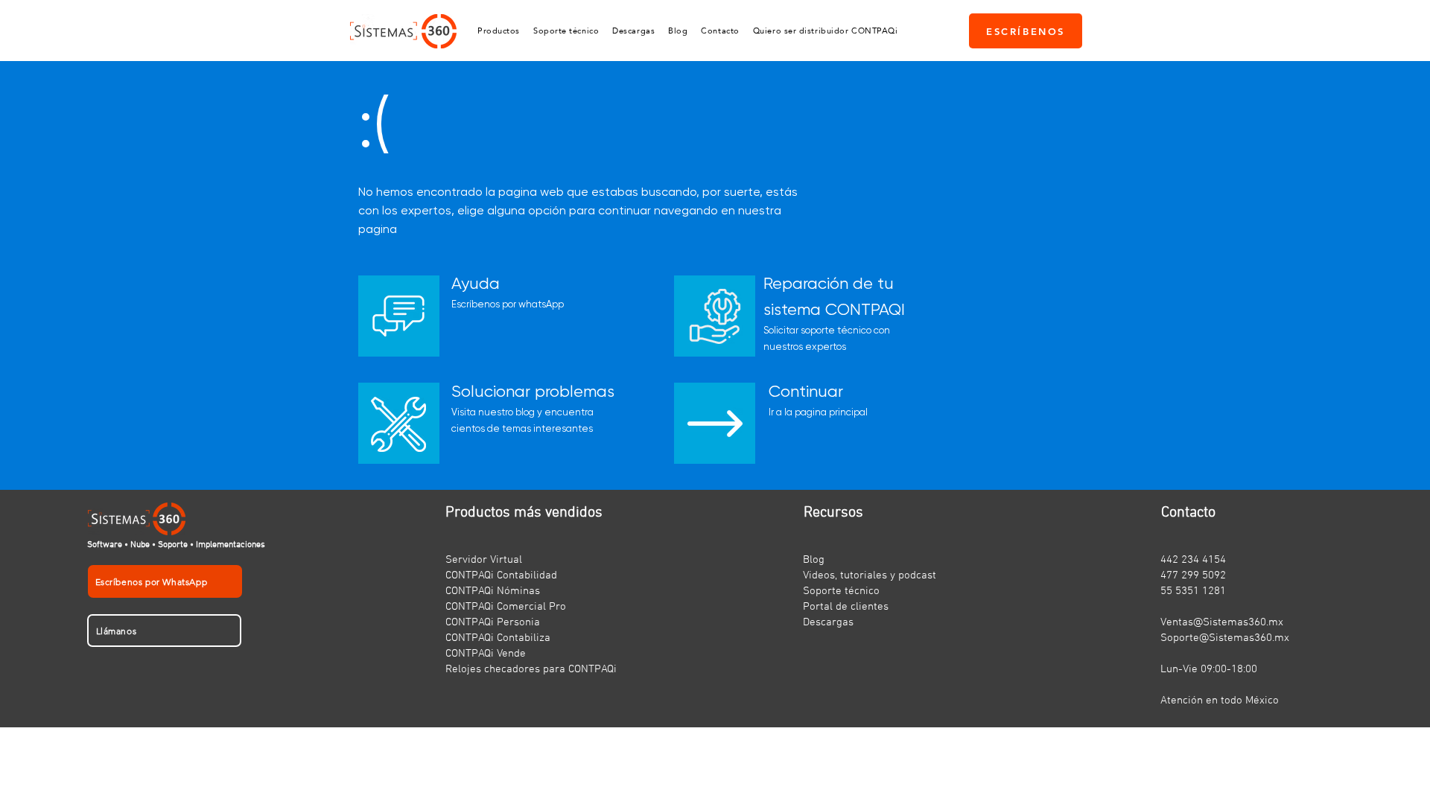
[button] (499, 30)
